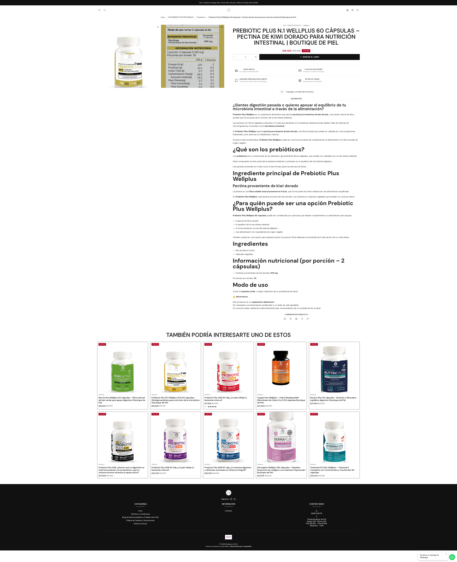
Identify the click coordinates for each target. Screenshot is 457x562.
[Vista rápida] (144, 370)
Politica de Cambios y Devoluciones (140, 520)
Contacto (228, 511)
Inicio (163, 17)
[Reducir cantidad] (235, 57)
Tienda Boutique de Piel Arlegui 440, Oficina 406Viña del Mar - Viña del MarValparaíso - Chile (316, 522)
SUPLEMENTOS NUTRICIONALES (181, 17)
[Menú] (99, 10)
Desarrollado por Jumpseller (240, 546)
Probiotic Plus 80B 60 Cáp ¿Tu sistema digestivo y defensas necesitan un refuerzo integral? (227, 468)
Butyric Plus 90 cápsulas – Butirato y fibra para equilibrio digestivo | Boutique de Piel (333, 398)
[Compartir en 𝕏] (291, 319)
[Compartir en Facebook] (285, 319)
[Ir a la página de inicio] (228, 10)
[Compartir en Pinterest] (302, 319)
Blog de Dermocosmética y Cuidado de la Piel (140, 517)
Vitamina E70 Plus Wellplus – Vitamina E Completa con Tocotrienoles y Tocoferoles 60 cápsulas (332, 470)
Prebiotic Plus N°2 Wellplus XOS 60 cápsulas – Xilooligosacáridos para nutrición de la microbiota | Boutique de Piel (175, 400)
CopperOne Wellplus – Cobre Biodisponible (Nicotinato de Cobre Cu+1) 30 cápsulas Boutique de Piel (281, 400)
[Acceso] (352, 10)
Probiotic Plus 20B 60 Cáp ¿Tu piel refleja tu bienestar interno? (225, 398)
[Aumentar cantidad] (256, 57)
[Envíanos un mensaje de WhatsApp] (452, 557)
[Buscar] (104, 10)
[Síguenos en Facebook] (234, 499)
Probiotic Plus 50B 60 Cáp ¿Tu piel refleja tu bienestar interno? (173, 468)
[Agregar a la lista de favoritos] (144, 364)
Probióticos (201, 17)
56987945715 (316, 513)
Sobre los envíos (140, 524)
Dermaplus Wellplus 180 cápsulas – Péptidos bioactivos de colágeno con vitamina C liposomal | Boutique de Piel (281, 470)
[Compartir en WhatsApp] (296, 319)
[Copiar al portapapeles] (308, 319)
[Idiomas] (347, 10)
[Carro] (357, 10)
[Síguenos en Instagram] (231, 499)
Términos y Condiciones (140, 514)
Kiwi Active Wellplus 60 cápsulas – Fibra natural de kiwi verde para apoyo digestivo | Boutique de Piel (122, 400)
